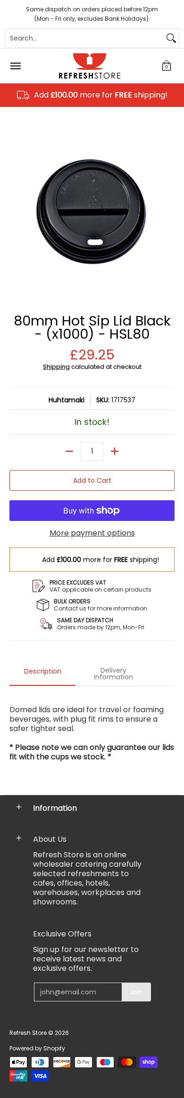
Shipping (56, 367)
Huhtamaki (66, 400)
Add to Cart (92, 480)
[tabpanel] (92, 738)
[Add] (114, 451)
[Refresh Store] (89, 66)
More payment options (92, 533)
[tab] (42, 674)
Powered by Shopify (37, 1048)
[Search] (171, 38)
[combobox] (84, 38)
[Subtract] (69, 451)
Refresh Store (28, 1033)
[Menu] (15, 66)
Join (136, 992)
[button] (167, 66)
